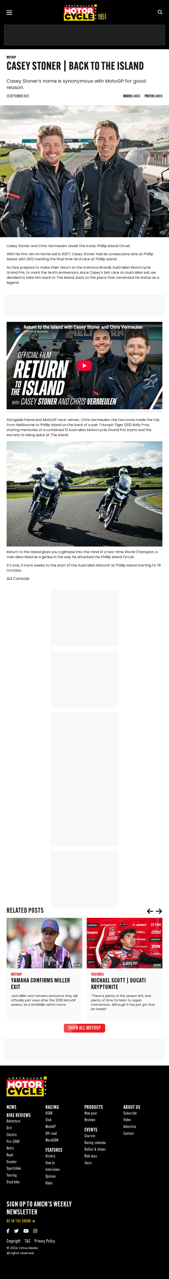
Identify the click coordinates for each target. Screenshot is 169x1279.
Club (48, 1120)
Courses (90, 1136)
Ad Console (18, 579)
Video (127, 1120)
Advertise (129, 1127)
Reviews (90, 1120)
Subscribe (130, 1113)
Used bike (13, 1182)
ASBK (49, 1113)
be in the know (19, 1221)
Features (54, 1150)
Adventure (13, 1121)
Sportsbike (14, 1169)
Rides (49, 1183)
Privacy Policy (45, 1241)
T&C (28, 1241)
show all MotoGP (84, 1028)
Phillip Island (50, 425)
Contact (128, 1134)
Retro (10, 1148)
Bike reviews (19, 1115)
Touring (12, 1175)
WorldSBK (52, 1141)
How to (50, 1163)
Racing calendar (95, 1143)
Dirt (9, 1128)
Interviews (53, 1170)
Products (93, 1107)
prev (150, 911)
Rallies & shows (95, 1150)
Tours (88, 1163)
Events (90, 1130)
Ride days (90, 1156)
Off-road (51, 1134)
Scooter (12, 1162)
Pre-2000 (13, 1142)
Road (10, 1155)
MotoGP (103, 565)
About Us (131, 1107)
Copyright (14, 1241)
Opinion (51, 1177)
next (158, 911)
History (50, 1156)
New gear (90, 1113)
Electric (12, 1135)
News (12, 1107)
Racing (52, 1107)
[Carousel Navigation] (154, 911)
